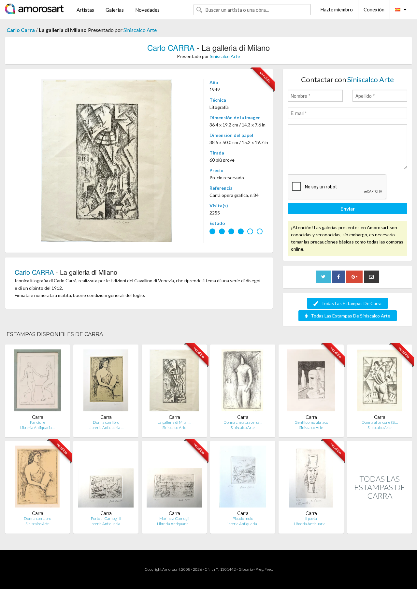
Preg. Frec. (264, 569)
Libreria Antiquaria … (37, 427)
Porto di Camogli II (106, 518)
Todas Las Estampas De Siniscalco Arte (350, 315)
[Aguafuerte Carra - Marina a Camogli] (174, 478)
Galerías (115, 10)
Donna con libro (106, 422)
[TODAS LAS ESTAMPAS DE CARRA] (379, 526)
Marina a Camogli (174, 518)
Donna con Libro (37, 518)
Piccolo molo (243, 518)
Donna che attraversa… (242, 422)
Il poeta (311, 518)
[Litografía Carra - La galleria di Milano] (174, 382)
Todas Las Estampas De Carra (351, 303)
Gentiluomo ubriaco (311, 422)
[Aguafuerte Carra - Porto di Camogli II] (106, 478)
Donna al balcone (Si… (380, 422)
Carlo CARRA (170, 47)
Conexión (374, 9)
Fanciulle (37, 422)
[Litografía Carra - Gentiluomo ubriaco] (311, 382)
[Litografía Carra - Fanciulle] (37, 382)
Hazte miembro (336, 9)
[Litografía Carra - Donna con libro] (105, 382)
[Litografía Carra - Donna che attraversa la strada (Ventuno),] (243, 382)
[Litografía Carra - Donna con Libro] (37, 478)
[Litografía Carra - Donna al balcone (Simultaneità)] (379, 382)
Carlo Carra (21, 30)
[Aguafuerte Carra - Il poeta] (311, 478)
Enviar (347, 209)
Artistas (85, 10)
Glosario (245, 569)
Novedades (147, 10)
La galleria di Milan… (174, 422)
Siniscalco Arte (140, 30)
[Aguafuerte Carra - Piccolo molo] (242, 478)
